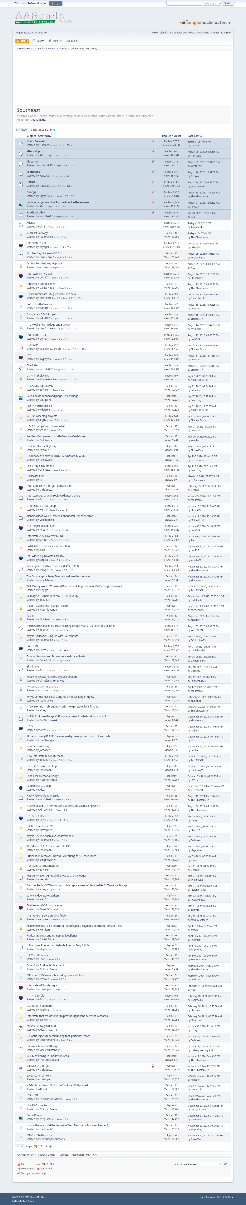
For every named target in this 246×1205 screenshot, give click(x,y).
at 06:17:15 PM (199, 223)
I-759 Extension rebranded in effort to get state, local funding (63, 706)
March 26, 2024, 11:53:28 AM (203, 965)
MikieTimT (196, 1020)
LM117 (43, 277)
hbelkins (44, 1009)
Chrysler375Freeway (51, 680)
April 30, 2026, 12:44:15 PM (202, 456)
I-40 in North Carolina (39, 304)
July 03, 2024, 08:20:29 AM (202, 856)
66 (66, 339)
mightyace (45, 359)
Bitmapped (45, 830)
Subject (31, 136)
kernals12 (45, 1020)
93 (68, 247)
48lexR (43, 1089)
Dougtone (45, 400)
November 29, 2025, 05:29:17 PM (205, 566)
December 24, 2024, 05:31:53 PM (205, 716)
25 (79, 298)
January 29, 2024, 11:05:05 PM (204, 1036)
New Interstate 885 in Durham (45, 756)
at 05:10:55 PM (199, 141)
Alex (42, 155)
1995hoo (195, 440)
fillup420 (195, 830)
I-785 (30, 726)
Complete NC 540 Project (41, 314)
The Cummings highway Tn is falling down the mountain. (59, 576)
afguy (42, 420)
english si (196, 700)
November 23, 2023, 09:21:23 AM (206, 1125)
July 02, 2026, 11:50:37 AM (202, 406)
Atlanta (31, 222)
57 (72, 196)
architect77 (197, 318)
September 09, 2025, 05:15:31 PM (206, 606)
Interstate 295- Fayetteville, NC (45, 536)
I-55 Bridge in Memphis (40, 466)
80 (66, 277)
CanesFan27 (46, 257)
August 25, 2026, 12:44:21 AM (204, 162)
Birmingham (34, 666)
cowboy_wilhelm (199, 920)
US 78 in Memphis (37, 955)
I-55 (193, 216)
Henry (43, 509)
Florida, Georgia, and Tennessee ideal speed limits (56, 656)
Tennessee (33, 171)
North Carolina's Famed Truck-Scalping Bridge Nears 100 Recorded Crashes (71, 626)
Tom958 (195, 909)
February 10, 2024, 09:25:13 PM (205, 996)
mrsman (44, 629)
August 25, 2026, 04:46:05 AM (204, 264)
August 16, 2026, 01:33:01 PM (203, 315)
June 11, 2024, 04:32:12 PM (202, 866)
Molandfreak (47, 520)
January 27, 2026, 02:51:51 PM (204, 496)
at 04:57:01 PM (199, 233)
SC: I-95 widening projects (42, 416)
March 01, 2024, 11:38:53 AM (203, 975)
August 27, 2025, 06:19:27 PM (203, 616)
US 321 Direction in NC (40, 826)
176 (68, 186)
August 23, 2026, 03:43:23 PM (203, 284)
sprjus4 (43, 560)
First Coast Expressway (40, 386)
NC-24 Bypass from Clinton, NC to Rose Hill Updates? (57, 1085)
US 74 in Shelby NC (38, 375)
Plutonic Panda (199, 349)
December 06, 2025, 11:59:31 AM (206, 556)
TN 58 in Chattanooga (39, 1135)
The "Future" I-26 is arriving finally (46, 915)
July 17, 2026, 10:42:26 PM (202, 396)
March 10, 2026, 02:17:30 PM (203, 476)
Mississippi (34, 151)
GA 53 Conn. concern (39, 1075)
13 (66, 540)
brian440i (196, 247)
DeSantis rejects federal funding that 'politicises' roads (58, 1036)
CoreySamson (198, 1109)
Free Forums (28, 1201)
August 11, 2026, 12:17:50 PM (203, 355)
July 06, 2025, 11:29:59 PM (202, 656)
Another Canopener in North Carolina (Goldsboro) (56, 436)
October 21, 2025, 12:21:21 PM (204, 586)
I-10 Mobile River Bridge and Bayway (48, 324)
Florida (31, 182)
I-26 (29, 355)
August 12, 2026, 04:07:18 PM (203, 345)
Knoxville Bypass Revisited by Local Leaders (52, 676)
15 (65, 499)
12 (66, 509)
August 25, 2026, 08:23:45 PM (203, 151)
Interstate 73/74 (36, 243)
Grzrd (42, 499)
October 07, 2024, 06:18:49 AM (204, 766)
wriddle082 (46, 216)
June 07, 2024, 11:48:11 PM (202, 876)
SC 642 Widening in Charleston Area (48, 1056)
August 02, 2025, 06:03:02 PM (203, 626)
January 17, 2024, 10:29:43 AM (204, 1076)
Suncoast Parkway (37, 233)
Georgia (195, 176)
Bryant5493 (46, 196)
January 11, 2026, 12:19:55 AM (204, 516)
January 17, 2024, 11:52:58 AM (204, 1066)
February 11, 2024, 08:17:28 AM (205, 986)
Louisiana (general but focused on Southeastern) (58, 202)
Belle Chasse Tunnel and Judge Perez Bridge (52, 396)
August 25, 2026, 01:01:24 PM (203, 253)
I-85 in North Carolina (39, 406)
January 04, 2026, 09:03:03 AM (204, 536)
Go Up (19, 1146)
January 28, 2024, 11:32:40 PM (204, 1046)
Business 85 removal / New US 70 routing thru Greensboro (61, 856)
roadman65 (46, 236)
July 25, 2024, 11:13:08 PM (202, 816)
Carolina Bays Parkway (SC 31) (44, 253)
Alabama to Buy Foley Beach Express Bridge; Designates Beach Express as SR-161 (74, 926)
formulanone (198, 460)
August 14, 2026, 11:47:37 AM (204, 325)
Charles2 (44, 469)
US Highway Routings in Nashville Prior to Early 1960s (58, 945)
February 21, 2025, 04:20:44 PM (205, 697)
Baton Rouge (34, 1115)
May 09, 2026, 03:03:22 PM (202, 436)
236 (68, 145)
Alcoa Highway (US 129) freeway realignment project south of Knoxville (68, 736)
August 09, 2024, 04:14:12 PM (203, 806)
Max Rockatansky (49, 1050)
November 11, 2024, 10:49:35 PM (205, 746)
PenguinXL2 (46, 1119)
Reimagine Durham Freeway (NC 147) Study (52, 596)
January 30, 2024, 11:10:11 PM (204, 1026)
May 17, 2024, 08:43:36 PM (202, 906)
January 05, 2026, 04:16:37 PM (204, 526)
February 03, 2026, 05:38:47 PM (205, 486)
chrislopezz (45, 489)
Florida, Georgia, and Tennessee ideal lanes (52, 935)
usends (43, 879)
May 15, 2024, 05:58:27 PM (202, 916)
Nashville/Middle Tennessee (43, 795)
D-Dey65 (195, 145)
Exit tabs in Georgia (38, 1066)
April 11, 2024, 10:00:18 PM (202, 936)
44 (65, 650)
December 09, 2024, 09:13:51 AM (206, 736)
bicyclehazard (47, 580)
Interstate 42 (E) (36, 335)
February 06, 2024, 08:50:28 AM (205, 1016)
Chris (42, 226)
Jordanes (44, 750)
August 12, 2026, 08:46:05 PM (203, 335)
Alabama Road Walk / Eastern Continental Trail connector (60, 516)
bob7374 (195, 308)
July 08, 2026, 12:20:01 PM (202, 213)
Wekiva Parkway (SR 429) (41, 1026)
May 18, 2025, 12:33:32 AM (202, 667)
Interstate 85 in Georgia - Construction (49, 486)
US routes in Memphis (39, 1006)
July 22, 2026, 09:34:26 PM (202, 386)
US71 (42, 959)
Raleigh (31, 615)
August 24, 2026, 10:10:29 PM (203, 274)
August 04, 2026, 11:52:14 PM (203, 366)
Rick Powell (197, 580)
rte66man (196, 329)
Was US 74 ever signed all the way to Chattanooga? (56, 875)
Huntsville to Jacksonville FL (43, 866)
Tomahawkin (197, 227)
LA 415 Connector (37, 1105)
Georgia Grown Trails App (42, 766)
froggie (43, 590)
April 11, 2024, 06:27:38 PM (202, 945)
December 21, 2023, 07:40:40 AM (206, 1115)
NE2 (193, 267)
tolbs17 (43, 529)
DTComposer (198, 480)
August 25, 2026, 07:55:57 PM (203, 243)
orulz (42, 550)
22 (69, 760)
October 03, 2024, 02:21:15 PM (204, 776)
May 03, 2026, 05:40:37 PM (202, 446)
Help (201, 1197)
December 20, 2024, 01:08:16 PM (205, 726)
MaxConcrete (47, 328)
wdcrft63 (44, 308)
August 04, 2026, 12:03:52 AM (204, 202)
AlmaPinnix (45, 809)
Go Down (21, 129)
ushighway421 (48, 860)
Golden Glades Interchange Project (47, 606)
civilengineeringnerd (202, 1050)
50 (63, 206)
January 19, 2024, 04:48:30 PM (204, 1056)
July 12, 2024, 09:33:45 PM (202, 846)
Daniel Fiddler (47, 287)
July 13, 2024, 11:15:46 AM (202, 836)
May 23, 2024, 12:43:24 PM (202, 896)
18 (69, 308)
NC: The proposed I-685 (41, 526)
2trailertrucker (48, 379)
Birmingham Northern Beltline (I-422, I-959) (53, 566)
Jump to (178, 1163)
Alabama (32, 161)
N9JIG (43, 899)
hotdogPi (195, 979)
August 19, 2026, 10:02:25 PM (203, 304)
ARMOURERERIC (199, 380)
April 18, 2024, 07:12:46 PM (202, 926)
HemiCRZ (196, 155)
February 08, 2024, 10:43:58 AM (205, 1006)
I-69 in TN (32, 646)
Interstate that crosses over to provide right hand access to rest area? (68, 1016)
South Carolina (36, 212)
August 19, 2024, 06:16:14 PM (203, 796)
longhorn (44, 690)
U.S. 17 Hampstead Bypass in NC (46, 426)
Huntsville (32, 345)
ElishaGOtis (197, 278)
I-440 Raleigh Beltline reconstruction (48, 546)
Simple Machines (38, 1197)
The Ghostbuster (200, 196)
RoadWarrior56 (199, 959)
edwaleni (44, 267)
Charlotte (32, 365)
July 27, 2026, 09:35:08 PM (202, 376)
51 (64, 226)
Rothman (195, 840)
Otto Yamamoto (48, 1040)
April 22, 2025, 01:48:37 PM (202, 687)
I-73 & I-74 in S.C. (37, 816)
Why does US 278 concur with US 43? (48, 846)
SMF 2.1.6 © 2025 (20, 1197)
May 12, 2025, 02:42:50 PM (202, 677)
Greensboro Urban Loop (41, 506)
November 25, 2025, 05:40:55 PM (205, 576)
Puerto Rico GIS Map (39, 786)
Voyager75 (196, 166)
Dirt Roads (45, 440)
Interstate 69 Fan (49, 298)
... (48, 129)
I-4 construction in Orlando (42, 686)
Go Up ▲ (229, 1197)
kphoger (195, 1079)
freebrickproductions (52, 1139)
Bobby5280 (197, 1000)
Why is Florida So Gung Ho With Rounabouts (52, 636)
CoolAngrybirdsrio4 (51, 1099)
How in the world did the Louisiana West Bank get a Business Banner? (67, 1125)
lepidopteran (197, 186)
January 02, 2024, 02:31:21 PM (204, 1095)
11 (83, 349)
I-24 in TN (32, 1095)
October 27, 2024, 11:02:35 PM (204, 756)
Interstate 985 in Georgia (42, 985)
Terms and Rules (214, 1197)
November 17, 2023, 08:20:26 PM (205, 1135)
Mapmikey (196, 850)
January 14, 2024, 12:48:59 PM (204, 1085)
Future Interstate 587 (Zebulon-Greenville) (52, 294)
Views (177, 136)
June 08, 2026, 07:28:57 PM (202, 416)
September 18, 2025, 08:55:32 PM (206, 596)
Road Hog (196, 400)
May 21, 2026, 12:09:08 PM (202, 426)
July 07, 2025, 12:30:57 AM (202, 646)
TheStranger (46, 740)
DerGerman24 (48, 720)
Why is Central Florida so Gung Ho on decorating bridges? (60, 696)
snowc (194, 860)
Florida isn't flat (35, 476)
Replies (166, 136)
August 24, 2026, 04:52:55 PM (203, 182)
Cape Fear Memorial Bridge (43, 776)
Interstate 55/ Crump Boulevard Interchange (53, 495)
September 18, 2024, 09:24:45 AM (206, 786)
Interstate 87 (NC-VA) (39, 273)
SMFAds (16, 1201)
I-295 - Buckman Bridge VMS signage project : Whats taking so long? (66, 716)
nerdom (195, 750)
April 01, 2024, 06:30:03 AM (202, 955)
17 (71, 570)
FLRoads (44, 145)
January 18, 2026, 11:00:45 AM (204, 506)
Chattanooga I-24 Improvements (46, 905)
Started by (44, 136)
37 (71, 165)
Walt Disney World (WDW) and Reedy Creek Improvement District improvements (74, 586)
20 (69, 318)
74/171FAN (90, 48)
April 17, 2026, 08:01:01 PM (202, 466)
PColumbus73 (198, 257)
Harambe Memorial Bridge (42, 1046)
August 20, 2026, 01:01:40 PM (203, 294)
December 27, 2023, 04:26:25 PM (205, 1105)
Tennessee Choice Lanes (41, 284)
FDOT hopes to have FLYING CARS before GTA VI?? (56, 456)
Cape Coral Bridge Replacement (45, 965)
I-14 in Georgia (35, 995)
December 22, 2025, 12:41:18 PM (205, 546)
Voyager (44, 247)
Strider (43, 430)
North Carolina (36, 141)
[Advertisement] (123, 80)
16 (65, 670)
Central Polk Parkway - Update (44, 263)
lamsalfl (195, 206)
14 (65, 820)
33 (63, 155)
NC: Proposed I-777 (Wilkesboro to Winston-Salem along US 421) (64, 806)
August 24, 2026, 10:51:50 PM (203, 172)
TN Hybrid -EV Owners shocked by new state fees (55, 975)
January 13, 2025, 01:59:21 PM (204, 706)
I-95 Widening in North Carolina (45, 556)
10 (67, 529)
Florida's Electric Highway (41, 446)
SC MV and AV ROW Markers (43, 895)
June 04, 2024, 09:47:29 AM (202, 886)
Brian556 (44, 909)
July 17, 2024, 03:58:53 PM (202, 826)
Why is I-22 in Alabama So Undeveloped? (50, 836)
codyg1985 (46, 165)
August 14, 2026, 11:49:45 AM (204, 192)
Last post (193, 136)
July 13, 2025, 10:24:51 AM (202, 636)
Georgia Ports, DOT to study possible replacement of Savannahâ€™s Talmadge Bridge (77, 885)
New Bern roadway (38, 746)
